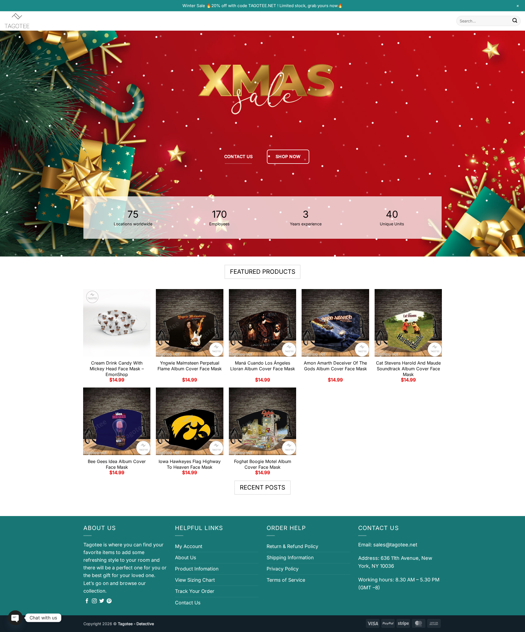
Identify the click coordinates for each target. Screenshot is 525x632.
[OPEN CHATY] (15, 617)
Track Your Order (194, 591)
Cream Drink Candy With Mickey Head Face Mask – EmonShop (117, 368)
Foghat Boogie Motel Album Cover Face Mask (262, 464)
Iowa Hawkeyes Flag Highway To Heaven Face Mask (190, 464)
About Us (185, 557)
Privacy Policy (283, 569)
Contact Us (187, 602)
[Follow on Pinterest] (109, 601)
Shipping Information (290, 557)
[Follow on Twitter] (101, 601)
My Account (188, 546)
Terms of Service (286, 580)
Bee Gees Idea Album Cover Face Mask (117, 464)
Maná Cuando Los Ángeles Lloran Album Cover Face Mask (262, 365)
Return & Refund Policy (292, 546)
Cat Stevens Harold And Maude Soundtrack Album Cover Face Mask (408, 368)
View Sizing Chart (195, 580)
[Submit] (515, 21)
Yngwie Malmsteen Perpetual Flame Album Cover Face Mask (190, 365)
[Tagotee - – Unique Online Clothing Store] (31, 21)
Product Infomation (196, 569)
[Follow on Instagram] (94, 601)
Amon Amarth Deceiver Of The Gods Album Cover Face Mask (335, 365)
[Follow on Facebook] (86, 601)
